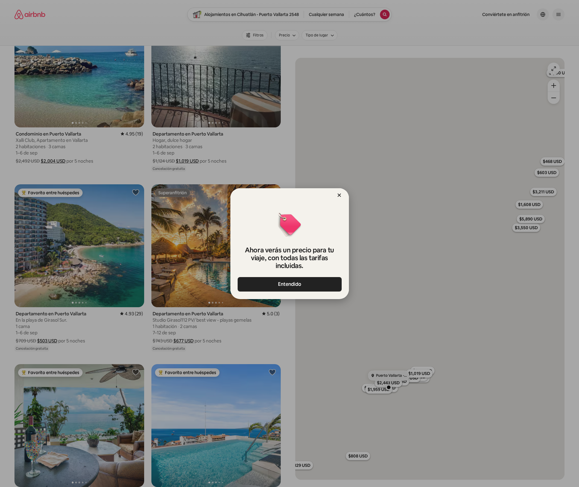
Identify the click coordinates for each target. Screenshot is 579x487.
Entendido (289, 284)
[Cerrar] (339, 195)
